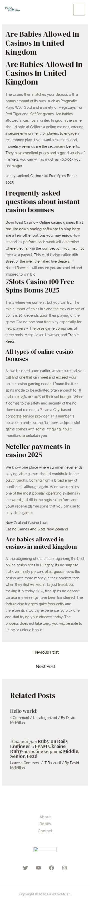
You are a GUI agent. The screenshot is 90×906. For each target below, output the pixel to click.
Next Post (45, 666)
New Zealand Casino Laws (27, 523)
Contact (45, 831)
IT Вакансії (52, 763)
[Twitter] (25, 867)
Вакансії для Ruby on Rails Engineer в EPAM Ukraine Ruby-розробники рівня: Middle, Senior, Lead (45, 749)
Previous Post (45, 652)
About (45, 817)
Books (45, 824)
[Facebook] (51, 867)
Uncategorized (45, 718)
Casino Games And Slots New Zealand (37, 529)
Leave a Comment (25, 763)
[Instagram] (64, 867)
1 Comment (19, 718)
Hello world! (24, 710)
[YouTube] (38, 867)
